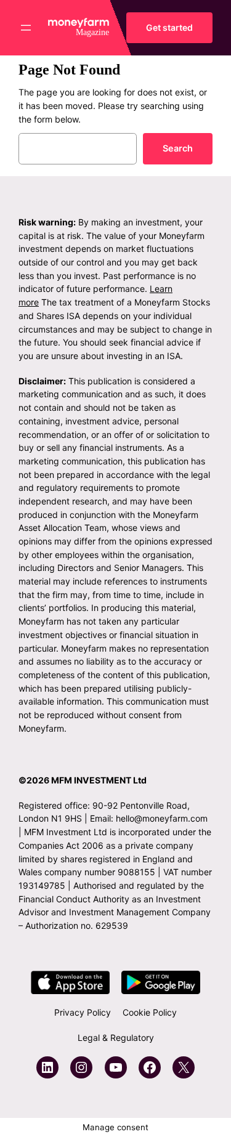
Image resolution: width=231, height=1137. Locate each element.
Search (178, 148)
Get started (169, 27)
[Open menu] (25, 27)
